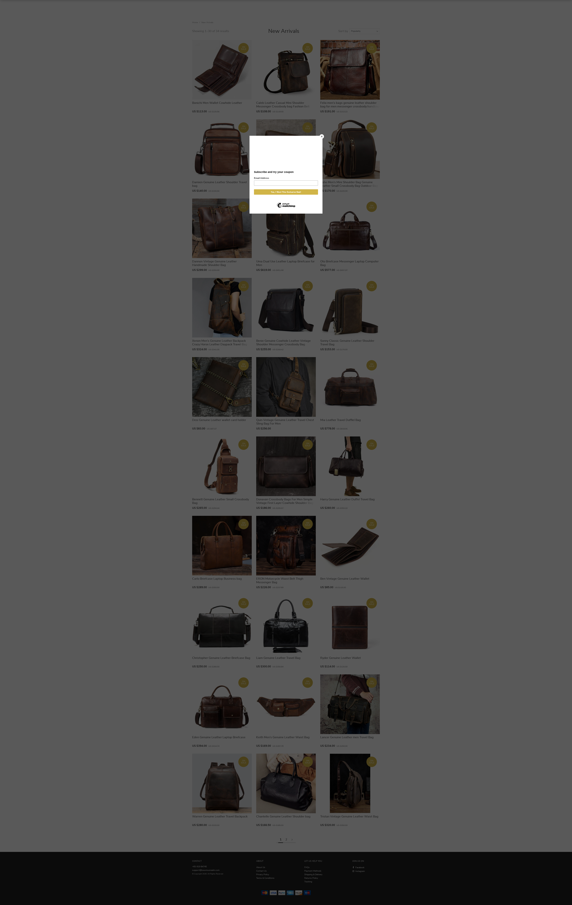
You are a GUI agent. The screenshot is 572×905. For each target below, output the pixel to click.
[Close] (322, 136)
